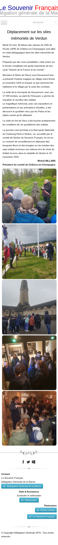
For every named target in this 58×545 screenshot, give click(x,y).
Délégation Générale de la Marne (24, 486)
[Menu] (4, 22)
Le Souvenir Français (44, 516)
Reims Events (48, 510)
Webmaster (31, 500)
